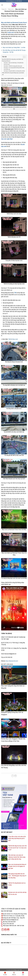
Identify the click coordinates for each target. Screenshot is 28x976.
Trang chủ (3, 9)
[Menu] (2, 5)
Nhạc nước (11, 9)
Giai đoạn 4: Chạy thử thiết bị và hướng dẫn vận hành (14, 71)
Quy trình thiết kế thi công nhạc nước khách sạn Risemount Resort (12, 60)
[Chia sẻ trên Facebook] (12, 775)
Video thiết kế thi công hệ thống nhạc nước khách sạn (13, 73)
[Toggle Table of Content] (23, 57)
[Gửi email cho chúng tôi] (5, 929)
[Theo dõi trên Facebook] (2, 929)
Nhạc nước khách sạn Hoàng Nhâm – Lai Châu (14, 47)
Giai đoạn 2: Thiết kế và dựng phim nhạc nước (13, 66)
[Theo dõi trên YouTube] (8, 929)
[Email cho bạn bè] (15, 775)
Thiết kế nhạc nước (13, 339)
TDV (15, 292)
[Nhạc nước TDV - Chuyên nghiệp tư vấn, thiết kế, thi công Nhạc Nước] (14, 5)
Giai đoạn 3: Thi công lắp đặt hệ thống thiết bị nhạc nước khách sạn (14, 68)
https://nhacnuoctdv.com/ (12, 661)
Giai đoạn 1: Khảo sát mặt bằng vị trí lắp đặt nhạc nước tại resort (13, 63)
